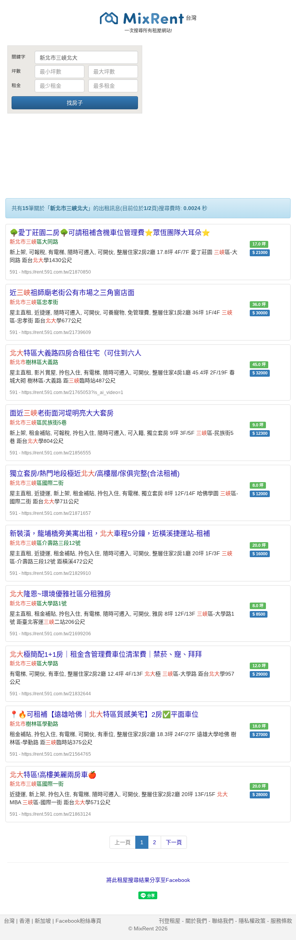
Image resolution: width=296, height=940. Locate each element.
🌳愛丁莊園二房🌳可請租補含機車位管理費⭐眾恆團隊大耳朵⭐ (110, 233)
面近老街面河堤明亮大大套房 (62, 413)
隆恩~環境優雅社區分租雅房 (60, 594)
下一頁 (174, 842)
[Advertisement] (221, 103)
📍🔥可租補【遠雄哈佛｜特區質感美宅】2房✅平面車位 (104, 714)
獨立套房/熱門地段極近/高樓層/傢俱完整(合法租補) (95, 474)
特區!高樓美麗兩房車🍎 (53, 775)
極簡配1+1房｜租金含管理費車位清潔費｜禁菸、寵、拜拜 (106, 654)
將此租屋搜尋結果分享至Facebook (148, 880)
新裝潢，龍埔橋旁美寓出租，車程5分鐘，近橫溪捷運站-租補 (110, 534)
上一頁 (122, 842)
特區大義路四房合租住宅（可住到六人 (75, 353)
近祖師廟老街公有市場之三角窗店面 (72, 293)
